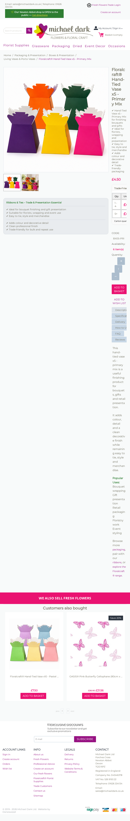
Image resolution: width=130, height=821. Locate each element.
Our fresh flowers (43, 773)
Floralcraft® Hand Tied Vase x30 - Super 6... (96, 676)
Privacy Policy (72, 764)
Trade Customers (43, 786)
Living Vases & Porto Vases (19, 59)
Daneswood (9, 812)
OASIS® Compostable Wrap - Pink (34, 676)
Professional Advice (44, 764)
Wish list (7, 768)
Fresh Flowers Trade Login (106, 5)
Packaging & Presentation (30, 55)
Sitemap (38, 795)
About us (38, 754)
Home (7, 55)
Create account (11, 759)
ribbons (117, 562)
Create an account (111, 12)
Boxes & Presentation (61, 55)
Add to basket (119, 289)
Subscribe (85, 739)
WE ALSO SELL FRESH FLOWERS (65, 598)
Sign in (6, 754)
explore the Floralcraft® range (119, 571)
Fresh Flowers (41, 759)
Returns (68, 759)
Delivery (69, 754)
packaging (119, 549)
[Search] (29, 31)
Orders (6, 764)
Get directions (40, 15)
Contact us (39, 790)
